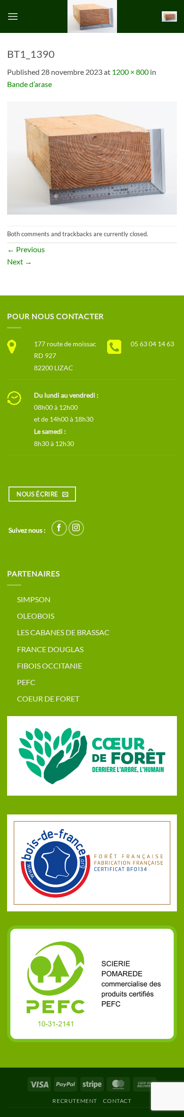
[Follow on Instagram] (76, 528)
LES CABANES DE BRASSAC (63, 632)
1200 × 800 (130, 71)
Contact (117, 1100)
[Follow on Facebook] (59, 528)
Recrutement (74, 1100)
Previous (26, 249)
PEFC (26, 682)
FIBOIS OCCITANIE (49, 665)
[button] (12, 16)
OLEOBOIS (35, 615)
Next (19, 261)
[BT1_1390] (92, 156)
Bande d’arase (29, 84)
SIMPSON (33, 599)
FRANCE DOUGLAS (50, 649)
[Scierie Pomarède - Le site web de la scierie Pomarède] (92, 16)
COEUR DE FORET (48, 698)
